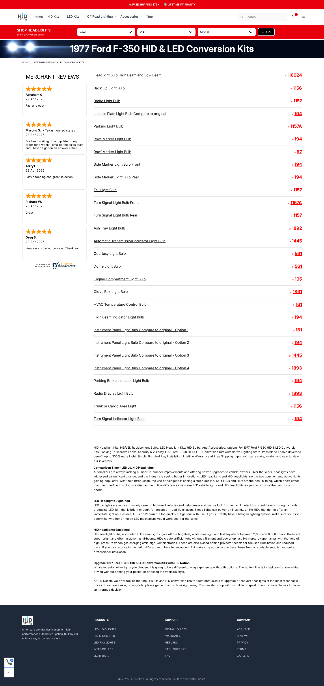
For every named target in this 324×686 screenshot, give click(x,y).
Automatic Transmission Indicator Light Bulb (130, 241)
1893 (297, 368)
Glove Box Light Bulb (111, 291)
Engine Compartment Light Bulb (120, 279)
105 (298, 279)
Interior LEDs (103, 649)
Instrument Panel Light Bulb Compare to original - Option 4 (141, 368)
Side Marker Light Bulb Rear (116, 177)
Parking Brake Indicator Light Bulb (121, 380)
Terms (241, 649)
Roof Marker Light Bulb (112, 139)
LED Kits (73, 16)
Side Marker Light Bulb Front (117, 164)
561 (298, 253)
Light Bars (101, 655)
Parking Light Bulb (108, 126)
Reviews (243, 636)
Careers (243, 655)
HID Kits (53, 16)
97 (299, 151)
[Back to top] (9, 672)
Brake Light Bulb (107, 101)
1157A (296, 126)
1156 (297, 88)
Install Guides (176, 629)
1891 (297, 291)
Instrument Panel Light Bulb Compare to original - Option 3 (141, 355)
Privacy (242, 642)
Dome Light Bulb (107, 266)
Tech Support (175, 649)
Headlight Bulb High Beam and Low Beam (128, 75)
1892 (297, 228)
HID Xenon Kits (104, 636)
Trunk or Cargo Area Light (115, 406)
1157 (297, 101)
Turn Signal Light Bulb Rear (116, 215)
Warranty (172, 636)
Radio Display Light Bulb (114, 393)
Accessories (129, 16)
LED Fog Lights (104, 642)
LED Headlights (105, 629)
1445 (297, 241)
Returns (171, 642)
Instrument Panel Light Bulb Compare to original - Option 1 (141, 330)
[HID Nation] (22, 17)
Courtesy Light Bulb (110, 253)
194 (298, 113)
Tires (150, 16)
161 (299, 304)
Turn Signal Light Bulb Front (116, 202)
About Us (244, 629)
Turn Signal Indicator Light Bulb (119, 418)
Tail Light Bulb (105, 190)
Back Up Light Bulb (109, 88)
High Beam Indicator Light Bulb (119, 317)
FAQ (167, 655)
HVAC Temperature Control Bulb (120, 304)
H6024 (294, 75)
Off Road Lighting (100, 16)
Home (38, 16)
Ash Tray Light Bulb (109, 228)
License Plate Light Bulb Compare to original (130, 113)
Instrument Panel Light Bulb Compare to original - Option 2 (141, 342)
